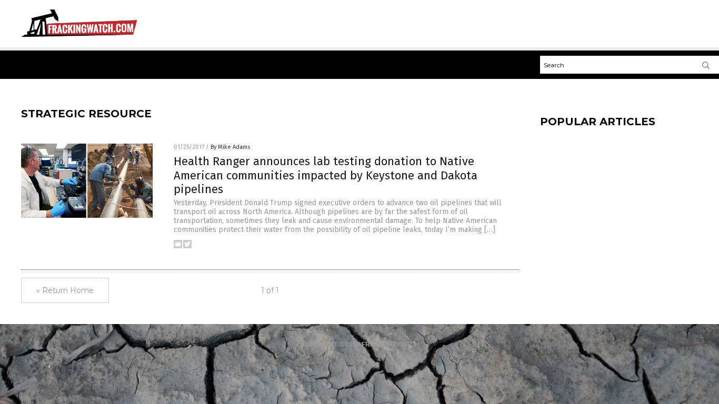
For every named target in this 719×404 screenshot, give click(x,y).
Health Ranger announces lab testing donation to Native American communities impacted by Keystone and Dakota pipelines (325, 175)
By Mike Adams (230, 147)
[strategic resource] (79, 37)
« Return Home (65, 290)
